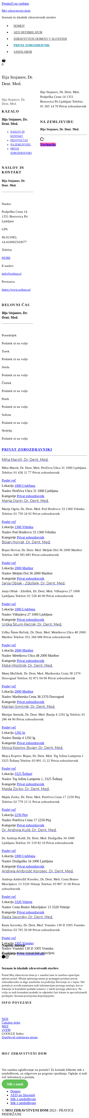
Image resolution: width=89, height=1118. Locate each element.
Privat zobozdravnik (32, 45)
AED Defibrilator (28, 32)
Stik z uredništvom (23, 1099)
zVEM (6, 1030)
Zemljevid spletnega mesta (20, 1037)
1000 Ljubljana (24, 485)
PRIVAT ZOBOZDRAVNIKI (27, 449)
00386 (6, 258)
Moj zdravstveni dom (16, 10)
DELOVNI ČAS (19, 140)
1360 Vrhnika (23, 527)
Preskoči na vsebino (15, 3)
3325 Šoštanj (23, 774)
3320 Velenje (23, 902)
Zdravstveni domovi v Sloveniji (40, 38)
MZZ (5, 1026)
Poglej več (9, 480)
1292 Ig (19, 732)
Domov (19, 25)
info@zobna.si (11, 273)
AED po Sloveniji (22, 1095)
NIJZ (5, 1019)
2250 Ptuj (21, 815)
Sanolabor (23, 51)
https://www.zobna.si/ (16, 289)
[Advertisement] (63, 279)
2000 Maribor (23, 568)
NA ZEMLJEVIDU (20, 144)
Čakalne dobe (11, 1022)
